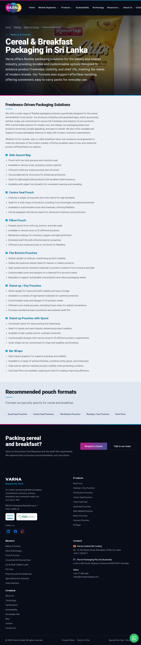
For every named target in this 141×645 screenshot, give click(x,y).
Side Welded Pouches (83, 511)
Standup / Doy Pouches (97, 414)
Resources (112, 7)
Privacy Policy (68, 640)
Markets (17, 27)
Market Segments (47, 7)
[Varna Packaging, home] (15, 7)
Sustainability (82, 7)
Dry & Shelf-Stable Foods (17, 564)
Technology (98, 7)
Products (65, 7)
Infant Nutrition (12, 583)
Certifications (12, 605)
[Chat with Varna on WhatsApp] (134, 638)
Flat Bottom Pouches (70, 414)
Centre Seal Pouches (43, 414)
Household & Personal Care (18, 560)
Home (32, 7)
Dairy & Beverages (14, 551)
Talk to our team (122, 446)
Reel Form (120, 414)
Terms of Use (83, 640)
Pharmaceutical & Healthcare (19, 574)
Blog (8, 619)
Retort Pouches (80, 516)
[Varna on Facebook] (15, 531)
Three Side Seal (80, 502)
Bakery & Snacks (31, 27)
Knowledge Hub (13, 614)
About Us (127, 7)
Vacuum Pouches (81, 520)
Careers (9, 623)
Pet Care (9, 569)
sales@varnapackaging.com (86, 577)
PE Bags (77, 525)
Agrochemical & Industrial (17, 578)
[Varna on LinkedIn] (8, 531)
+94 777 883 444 (80, 573)
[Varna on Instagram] (22, 531)
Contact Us (11, 628)
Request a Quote (94, 446)
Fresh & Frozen (12, 555)
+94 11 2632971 (80, 553)
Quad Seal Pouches (17, 414)
